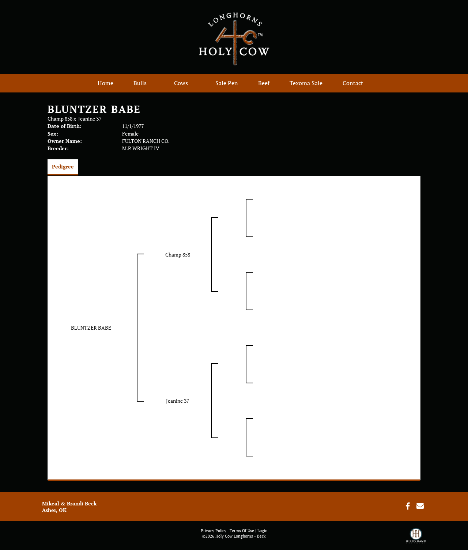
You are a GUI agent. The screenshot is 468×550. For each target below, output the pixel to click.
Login (262, 530)
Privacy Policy (213, 530)
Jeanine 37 (89, 118)
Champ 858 (60, 118)
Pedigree (63, 166)
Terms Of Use (242, 530)
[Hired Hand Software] (416, 539)
